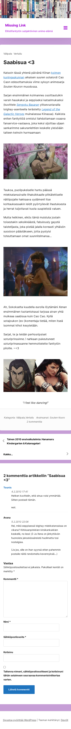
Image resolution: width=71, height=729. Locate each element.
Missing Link (15, 25)
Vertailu (18, 53)
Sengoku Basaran (28, 104)
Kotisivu (8, 652)
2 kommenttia (34, 421)
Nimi (7, 621)
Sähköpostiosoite (14, 636)
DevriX (64, 720)
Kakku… (8, 454)
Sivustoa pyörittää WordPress (19, 720)
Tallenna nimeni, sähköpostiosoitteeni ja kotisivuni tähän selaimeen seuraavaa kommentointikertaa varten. (33, 675)
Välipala (7, 53)
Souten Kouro (57, 417)
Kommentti (10, 578)
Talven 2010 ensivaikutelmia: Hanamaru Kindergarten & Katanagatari (30, 441)
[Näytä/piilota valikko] (65, 27)
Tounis (7, 487)
